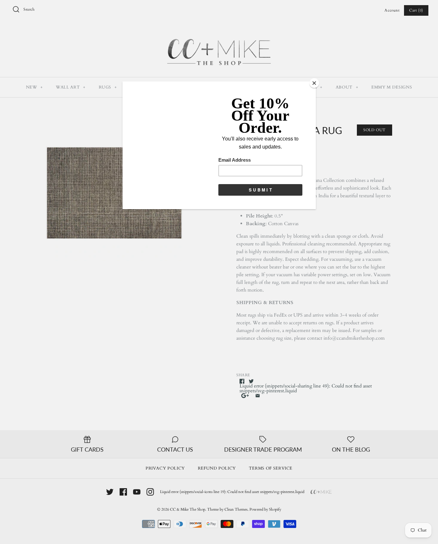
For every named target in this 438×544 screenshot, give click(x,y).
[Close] (314, 83)
